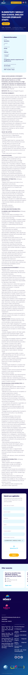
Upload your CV (14, 548)
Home (3, 27)
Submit (14, 555)
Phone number (7, 531)
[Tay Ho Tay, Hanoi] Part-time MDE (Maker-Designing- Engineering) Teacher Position (13, 574)
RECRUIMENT (8, 27)
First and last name (9, 505)
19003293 (4, 619)
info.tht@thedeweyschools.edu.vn (11, 617)
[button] (8, 585)
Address (6, 518)
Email (5, 524)
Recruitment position (9, 537)
